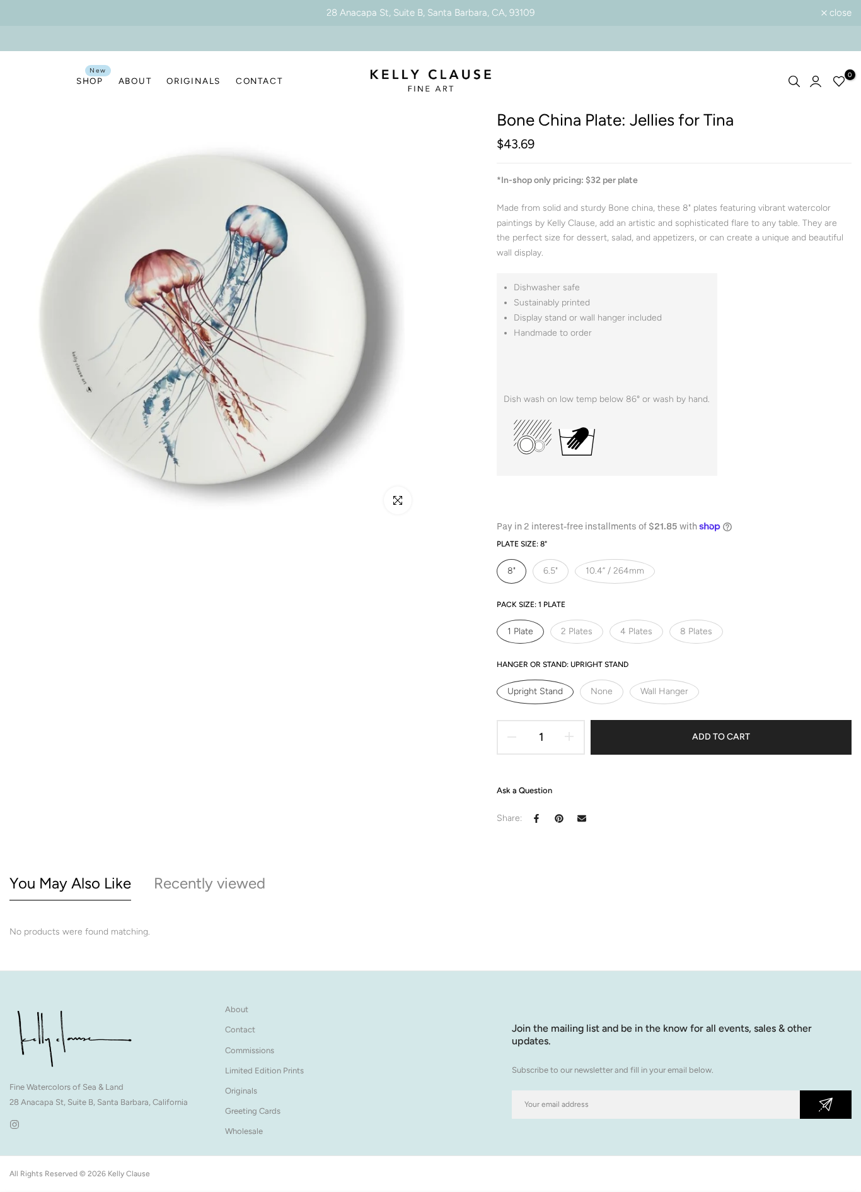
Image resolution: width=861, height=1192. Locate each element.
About (236, 1009)
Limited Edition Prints (264, 1070)
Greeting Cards (252, 1111)
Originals (241, 1090)
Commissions (249, 1050)
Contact (240, 1029)
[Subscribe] (826, 1104)
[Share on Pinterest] (559, 818)
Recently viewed (209, 883)
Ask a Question (524, 790)
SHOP (91, 80)
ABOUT (135, 81)
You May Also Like (70, 883)
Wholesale (244, 1131)
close (27, 13)
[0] (839, 81)
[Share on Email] (582, 818)
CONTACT (259, 81)
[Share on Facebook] (536, 818)
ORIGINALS (193, 81)
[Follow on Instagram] (14, 1124)
